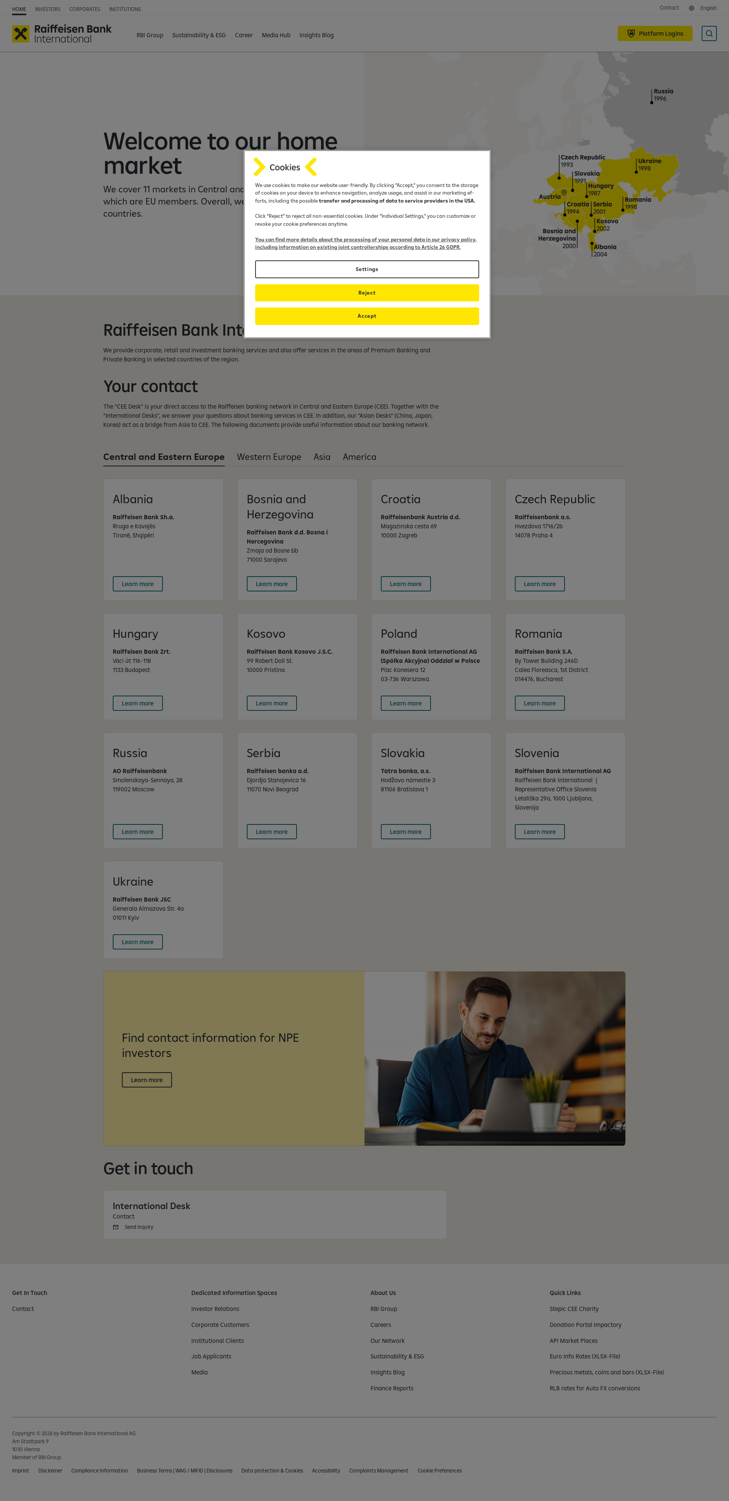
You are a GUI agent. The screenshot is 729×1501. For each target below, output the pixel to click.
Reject (367, 292)
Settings (367, 269)
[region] (367, 244)
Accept (367, 315)
